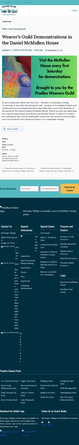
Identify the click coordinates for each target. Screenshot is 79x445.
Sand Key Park (47, 397)
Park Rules (26, 268)
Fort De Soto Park (9, 400)
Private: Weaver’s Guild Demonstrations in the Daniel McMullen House (10, 158)
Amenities (25, 256)
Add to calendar (12, 129)
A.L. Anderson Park (9, 381)
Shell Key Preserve (68, 258)
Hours (23, 272)
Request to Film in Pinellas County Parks (49, 255)
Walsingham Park (68, 392)
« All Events (6, 21)
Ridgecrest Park (48, 392)
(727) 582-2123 (17, 253)
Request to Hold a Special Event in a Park (49, 265)
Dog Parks (25, 281)
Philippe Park (47, 381)
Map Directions (20, 347)
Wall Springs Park (68, 388)
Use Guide (45, 233)
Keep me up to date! (70, 188)
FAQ (22, 276)
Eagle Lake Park (28, 381)
